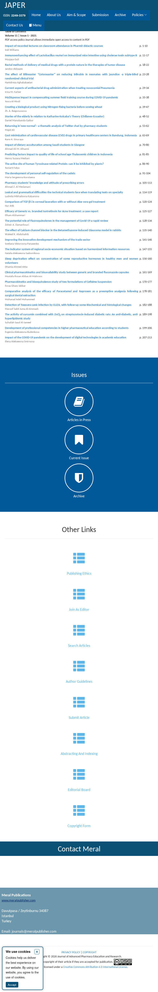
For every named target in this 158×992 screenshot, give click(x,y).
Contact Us (14, 25)
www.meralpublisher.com (19, 900)
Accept (12, 985)
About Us (54, 15)
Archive (120, 15)
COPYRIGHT (89, 952)
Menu (36, 25)
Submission (100, 15)
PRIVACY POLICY (71, 952)
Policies (138, 15)
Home (36, 15)
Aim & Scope (76, 15)
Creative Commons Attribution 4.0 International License (95, 967)
